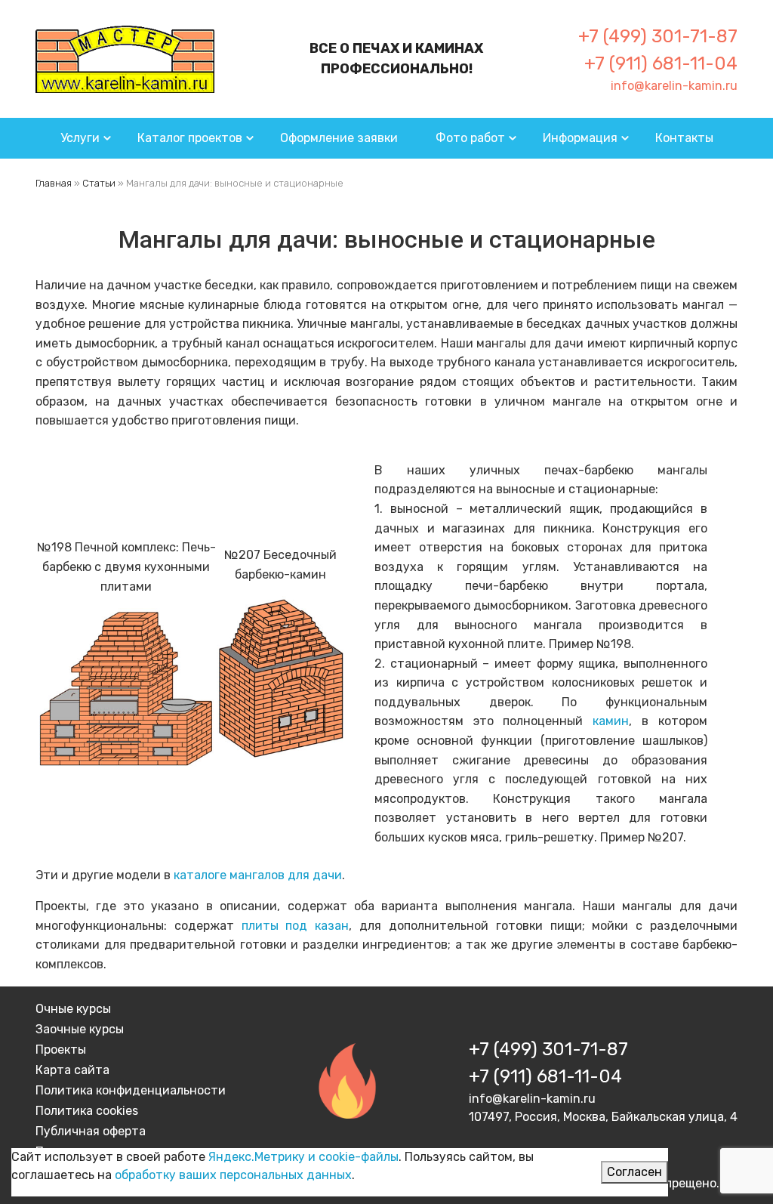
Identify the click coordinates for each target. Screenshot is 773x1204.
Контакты (684, 138)
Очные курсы (73, 1009)
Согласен (634, 1172)
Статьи (98, 183)
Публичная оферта (90, 1131)
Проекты (60, 1049)
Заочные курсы (79, 1029)
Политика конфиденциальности (130, 1090)
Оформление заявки (339, 138)
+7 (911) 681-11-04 (661, 63)
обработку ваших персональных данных (233, 1175)
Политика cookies (86, 1111)
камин (611, 721)
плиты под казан (296, 925)
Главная (53, 183)
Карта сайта (72, 1070)
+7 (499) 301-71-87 (658, 36)
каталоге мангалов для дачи (258, 875)
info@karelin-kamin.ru (674, 86)
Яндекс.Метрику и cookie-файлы (303, 1157)
